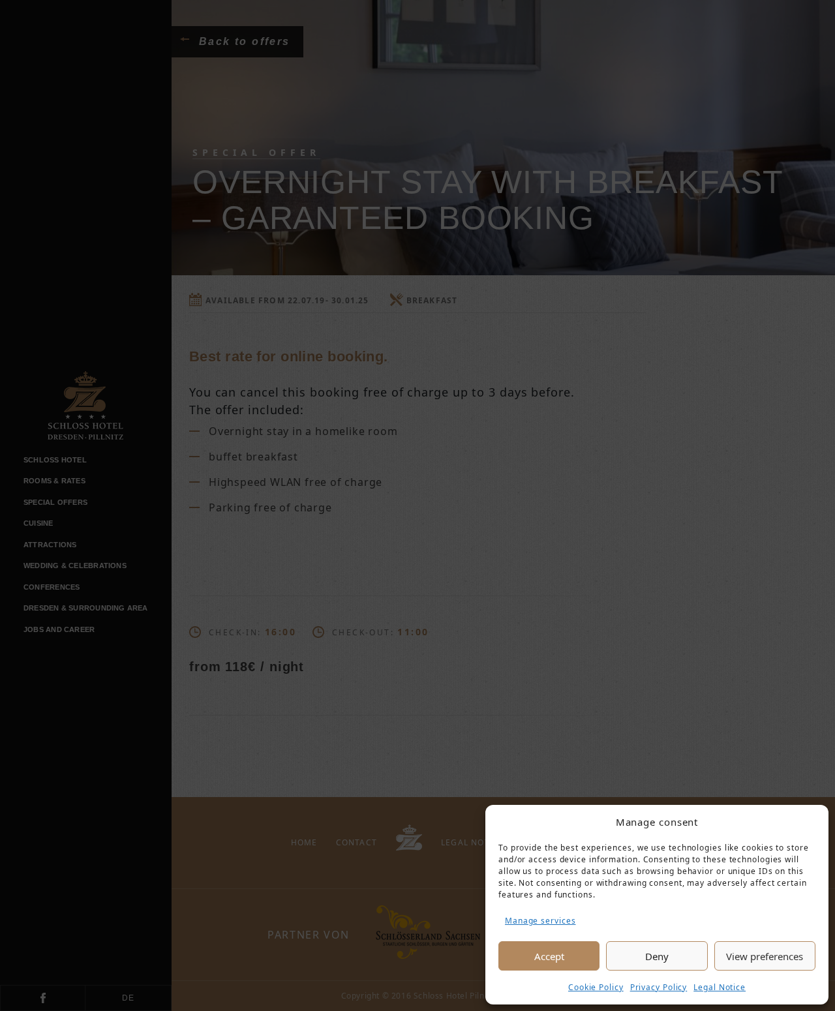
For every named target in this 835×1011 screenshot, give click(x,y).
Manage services (540, 920)
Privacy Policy (659, 987)
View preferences (764, 956)
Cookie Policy (596, 987)
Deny (657, 956)
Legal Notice (719, 987)
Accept (549, 956)
